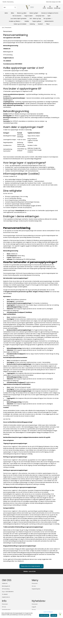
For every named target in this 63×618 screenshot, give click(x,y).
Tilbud (47, 24)
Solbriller (27, 21)
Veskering (32, 24)
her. (9, 419)
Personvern (8, 27)
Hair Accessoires (17, 16)
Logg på (34, 606)
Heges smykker (29, 16)
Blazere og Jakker (21, 13)
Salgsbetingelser (36, 588)
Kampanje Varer (40, 16)
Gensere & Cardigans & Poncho (49, 13)
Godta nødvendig (44, 615)
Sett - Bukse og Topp (35, 18)
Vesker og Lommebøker (20, 24)
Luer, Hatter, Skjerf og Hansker (18, 18)
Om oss (34, 586)
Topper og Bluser (36, 21)
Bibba (12, 13)
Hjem (3, 27)
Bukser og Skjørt (34, 13)
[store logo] (31, 7)
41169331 (6, 594)
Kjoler (49, 16)
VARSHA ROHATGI (48, 21)
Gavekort (40, 24)
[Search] (15, 7)
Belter (6, 13)
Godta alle (53, 615)
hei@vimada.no (6, 597)
